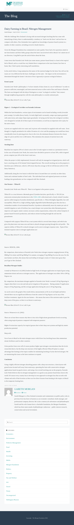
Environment (24, 32)
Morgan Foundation (12, 465)
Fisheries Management (13, 443)
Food (7, 447)
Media (8, 460)
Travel (8, 486)
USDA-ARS (37, 197)
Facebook (18, 392)
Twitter (24, 392)
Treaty (8, 491)
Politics (8, 469)
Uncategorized (11, 495)
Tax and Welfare (11, 478)
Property (9, 473)
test (7, 482)
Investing (9, 456)
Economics (9, 434)
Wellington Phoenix (12, 500)
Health (8, 451)
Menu (66, 9)
